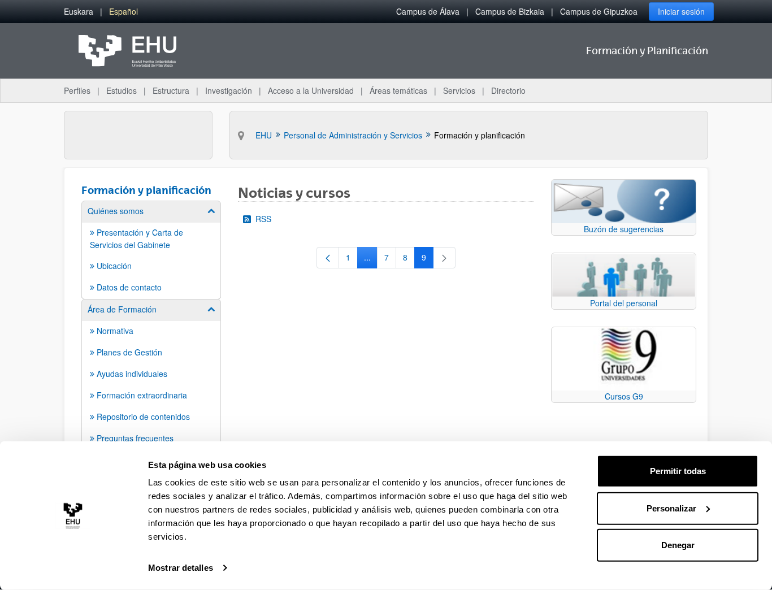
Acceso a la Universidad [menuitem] (311, 90)
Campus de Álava (427, 11)
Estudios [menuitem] (121, 90)
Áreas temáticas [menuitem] (398, 90)
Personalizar (671, 508)
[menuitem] (78, 11)
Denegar (678, 545)
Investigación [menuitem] (228, 90)
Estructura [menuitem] (171, 90)
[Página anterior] (327, 257)
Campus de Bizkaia (509, 11)
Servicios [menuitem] (459, 90)
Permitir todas (678, 471)
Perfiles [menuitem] (77, 90)
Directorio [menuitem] (508, 90)
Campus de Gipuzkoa (598, 11)
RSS (263, 218)
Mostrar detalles (180, 567)
